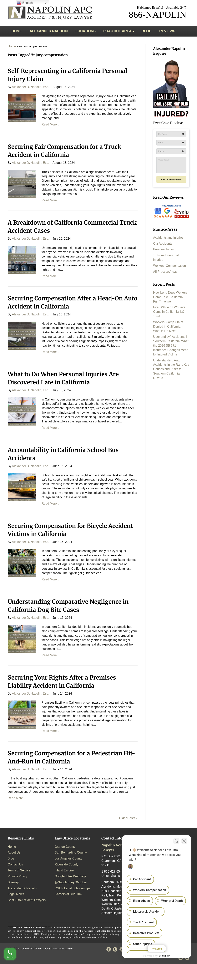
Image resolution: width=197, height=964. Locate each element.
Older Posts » (128, 818)
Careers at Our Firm (68, 894)
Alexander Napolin (49, 31)
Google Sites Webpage (70, 876)
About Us (14, 852)
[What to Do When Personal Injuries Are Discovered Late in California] (22, 411)
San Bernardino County (71, 852)
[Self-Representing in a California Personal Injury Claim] (22, 108)
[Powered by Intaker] (164, 956)
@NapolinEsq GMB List (71, 882)
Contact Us (15, 864)
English (27, 2)
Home (17, 31)
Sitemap (13, 882)
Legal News (16, 894)
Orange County (65, 846)
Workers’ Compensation (169, 265)
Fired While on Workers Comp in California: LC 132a (169, 312)
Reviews (167, 31)
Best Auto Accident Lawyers (27, 900)
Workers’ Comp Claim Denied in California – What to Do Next (168, 326)
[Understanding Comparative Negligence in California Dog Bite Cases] (22, 638)
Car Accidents (162, 243)
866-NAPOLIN (157, 14)
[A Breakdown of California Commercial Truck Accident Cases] (22, 259)
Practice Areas (118, 31)
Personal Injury (163, 249)
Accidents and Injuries (168, 237)
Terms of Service (19, 870)
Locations (85, 31)
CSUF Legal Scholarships (72, 888)
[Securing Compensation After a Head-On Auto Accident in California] (22, 335)
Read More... (50, 124)
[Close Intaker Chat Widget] (184, 841)
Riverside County (66, 864)
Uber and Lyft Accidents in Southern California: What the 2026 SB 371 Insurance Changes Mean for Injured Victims (171, 345)
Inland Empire (64, 870)
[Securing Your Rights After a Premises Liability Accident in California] (22, 714)
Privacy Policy (17, 876)
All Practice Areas (165, 271)
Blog (147, 31)
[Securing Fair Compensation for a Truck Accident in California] (22, 183)
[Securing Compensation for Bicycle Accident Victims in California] (22, 562)
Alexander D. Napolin (22, 888)
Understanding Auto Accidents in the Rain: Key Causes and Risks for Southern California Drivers (171, 369)
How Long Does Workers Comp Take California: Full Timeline (170, 297)
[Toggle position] (176, 841)
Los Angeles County (68, 858)
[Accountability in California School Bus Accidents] (22, 487)
